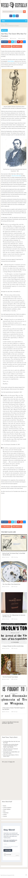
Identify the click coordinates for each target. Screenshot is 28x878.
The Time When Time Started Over (11, 584)
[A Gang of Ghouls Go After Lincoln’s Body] (14, 633)
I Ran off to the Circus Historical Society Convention (10, 749)
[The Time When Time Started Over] (14, 571)
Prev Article (6, 46)
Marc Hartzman (5, 38)
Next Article (16, 46)
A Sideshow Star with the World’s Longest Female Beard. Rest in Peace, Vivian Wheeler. (10, 746)
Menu (3, 20)
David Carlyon (11, 61)
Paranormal (5, 812)
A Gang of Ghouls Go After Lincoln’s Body (13, 646)
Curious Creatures (7, 807)
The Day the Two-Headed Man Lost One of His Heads (11, 752)
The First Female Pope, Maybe (10, 677)
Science (5, 816)
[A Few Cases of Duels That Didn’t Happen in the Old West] (14, 695)
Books (4, 805)
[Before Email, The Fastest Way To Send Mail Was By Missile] (14, 543)
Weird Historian (4, 875)
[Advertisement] (14, 508)
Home (2, 24)
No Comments (22, 38)
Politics (6, 24)
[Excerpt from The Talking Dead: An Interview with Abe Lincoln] (14, 602)
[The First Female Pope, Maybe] (14, 664)
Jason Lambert (6, 679)
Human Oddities (6, 809)
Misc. (4, 811)
